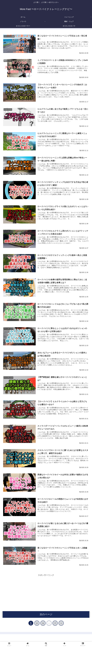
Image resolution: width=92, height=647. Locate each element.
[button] (85, 424)
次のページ (46, 614)
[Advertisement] (46, 592)
